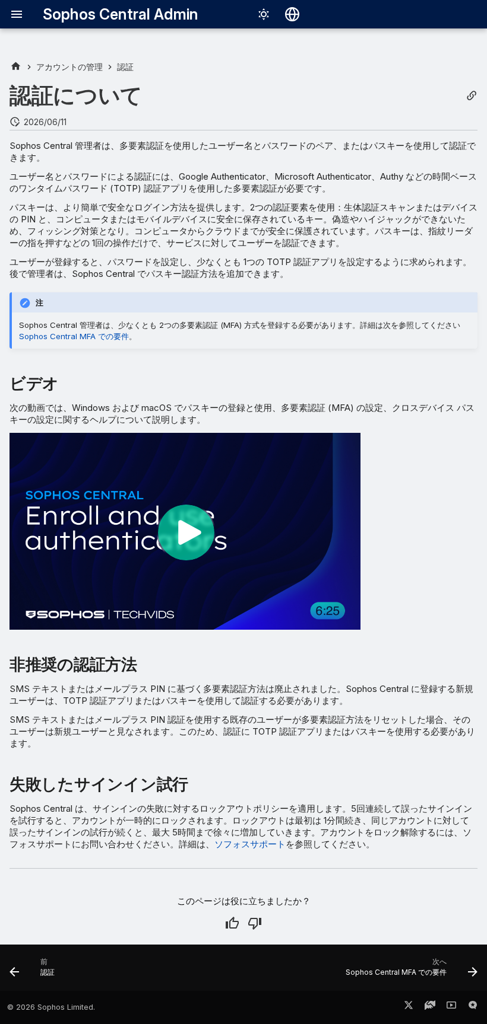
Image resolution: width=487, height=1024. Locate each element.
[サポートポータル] (429, 1007)
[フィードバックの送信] (472, 1007)
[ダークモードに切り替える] (264, 14)
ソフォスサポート (250, 844)
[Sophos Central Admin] (16, 66)
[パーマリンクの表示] (471, 96)
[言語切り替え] (292, 14)
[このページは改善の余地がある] (255, 923)
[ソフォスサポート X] (408, 1007)
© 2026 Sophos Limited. (51, 1007)
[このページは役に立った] (232, 923)
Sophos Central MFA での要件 (74, 336)
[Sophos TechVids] (451, 1007)
